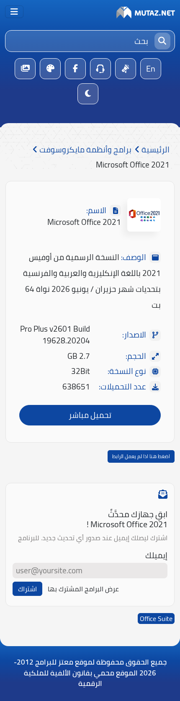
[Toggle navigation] (14, 11)
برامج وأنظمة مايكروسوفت (84, 150)
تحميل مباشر (90, 415)
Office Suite (156, 618)
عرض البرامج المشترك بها (83, 588)
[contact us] (100, 68)
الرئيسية (155, 150)
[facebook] (75, 68)
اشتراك (27, 588)
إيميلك (156, 555)
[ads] (125, 68)
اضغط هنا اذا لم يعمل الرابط (141, 456)
